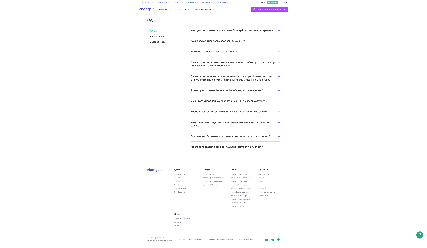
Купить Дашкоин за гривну (240, 192)
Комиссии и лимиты (266, 185)
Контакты (262, 188)
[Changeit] (146, 9)
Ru (284, 2)
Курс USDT (178, 181)
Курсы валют (164, 9)
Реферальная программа (204, 9)
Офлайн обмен (264, 196)
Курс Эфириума (179, 178)
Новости (262, 178)
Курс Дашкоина (179, 192)
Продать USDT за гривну (211, 185)
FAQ (260, 181)
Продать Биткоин (208, 174)
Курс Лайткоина (180, 185)
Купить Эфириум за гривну (240, 178)
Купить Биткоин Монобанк (240, 199)
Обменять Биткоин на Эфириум (182, 220)
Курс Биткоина (179, 174)
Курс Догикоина (180, 188)
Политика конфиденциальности (190, 239)
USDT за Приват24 (237, 206)
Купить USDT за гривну (239, 181)
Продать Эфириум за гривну (212, 178)
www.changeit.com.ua (155, 238)
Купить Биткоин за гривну (240, 174)
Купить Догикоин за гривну (240, 188)
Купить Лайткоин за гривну (240, 185)
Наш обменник (264, 174)
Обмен (177, 9)
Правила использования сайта (221, 239)
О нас (187, 9)
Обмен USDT (178, 226)
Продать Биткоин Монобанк (212, 181)
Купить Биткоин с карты (239, 196)
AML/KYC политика (246, 239)
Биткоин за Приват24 (238, 203)
